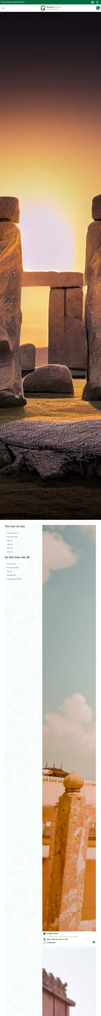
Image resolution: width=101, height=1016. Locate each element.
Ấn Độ (50, 936)
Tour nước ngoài (12, 537)
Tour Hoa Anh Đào (13, 567)
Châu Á (9, 540)
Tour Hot (9, 571)
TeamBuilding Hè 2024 (14, 579)
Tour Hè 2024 (11, 564)
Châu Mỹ (10, 548)
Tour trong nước (12, 533)
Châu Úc (9, 552)
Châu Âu (9, 544)
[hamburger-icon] (3, 8)
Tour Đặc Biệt (11, 575)
